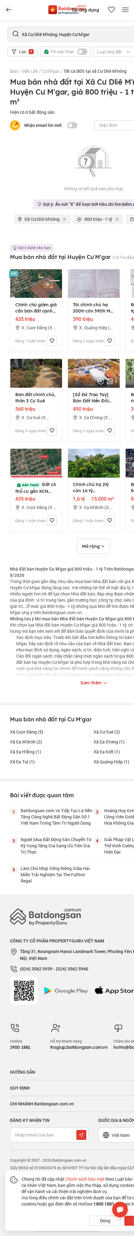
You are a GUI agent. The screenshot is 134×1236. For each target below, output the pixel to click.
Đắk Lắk (30, 71)
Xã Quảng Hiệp (111, 762)
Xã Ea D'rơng (109, 742)
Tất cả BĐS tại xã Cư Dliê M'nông (95, 71)
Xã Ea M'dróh (26, 742)
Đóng (105, 1221)
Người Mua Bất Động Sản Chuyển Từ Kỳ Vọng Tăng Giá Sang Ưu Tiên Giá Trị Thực (56, 845)
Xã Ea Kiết (106, 752)
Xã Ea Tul (22, 762)
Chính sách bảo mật (84, 1179)
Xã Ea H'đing (25, 752)
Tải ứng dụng (85, 10)
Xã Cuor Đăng (26, 732)
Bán (14, 71)
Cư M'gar (50, 71)
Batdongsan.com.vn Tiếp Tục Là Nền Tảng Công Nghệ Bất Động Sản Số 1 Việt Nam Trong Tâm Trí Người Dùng (56, 817)
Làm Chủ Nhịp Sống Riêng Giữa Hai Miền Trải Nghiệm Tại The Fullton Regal (55, 874)
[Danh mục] (9, 10)
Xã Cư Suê (106, 732)
